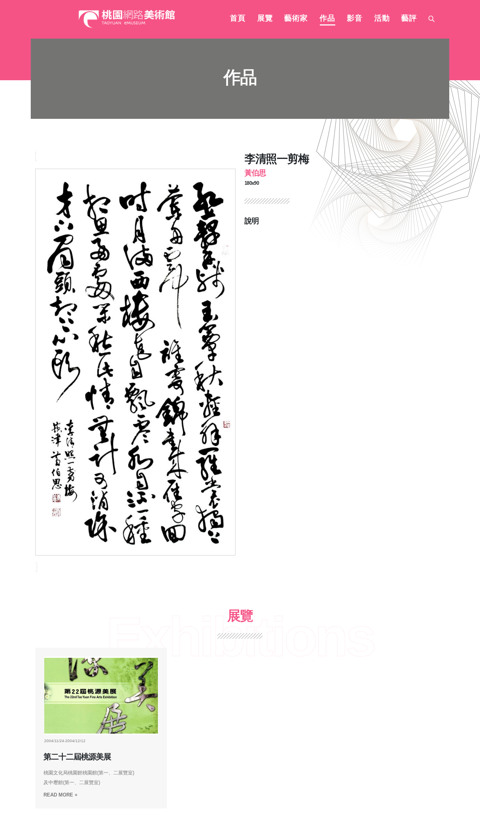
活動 (382, 18)
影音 (355, 18)
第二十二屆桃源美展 (81, 756)
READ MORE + (61, 795)
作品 (327, 18)
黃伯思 (255, 173)
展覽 (265, 18)
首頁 (238, 18)
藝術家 (296, 18)
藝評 (409, 18)
